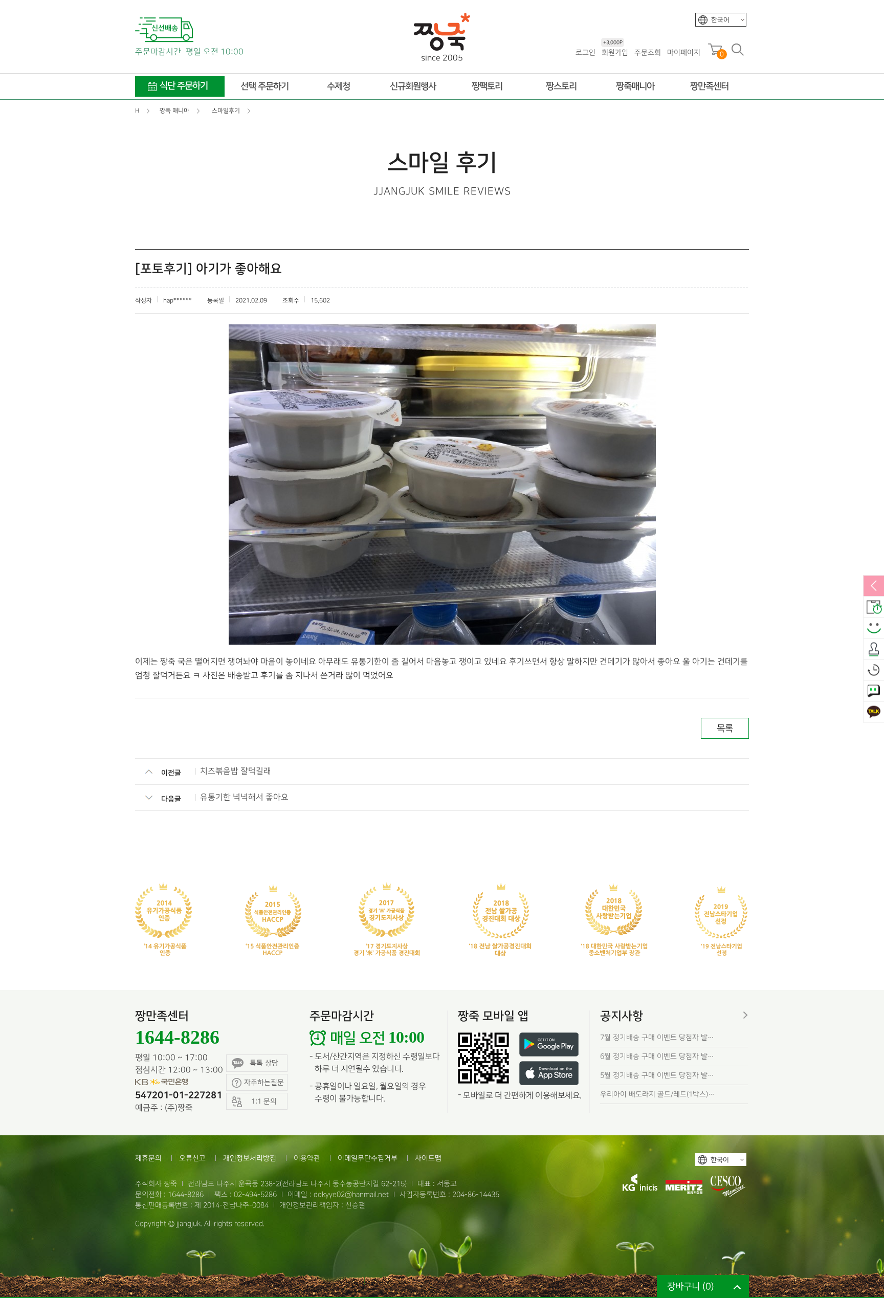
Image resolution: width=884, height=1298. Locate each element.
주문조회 (647, 52)
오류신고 (192, 1158)
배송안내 (874, 607)
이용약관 (307, 1158)
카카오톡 (874, 712)
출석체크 (874, 649)
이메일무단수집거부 (367, 1158)
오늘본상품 (874, 670)
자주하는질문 (264, 1082)
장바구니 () (690, 1286)
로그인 (585, 52)
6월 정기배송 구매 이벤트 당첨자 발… (657, 1056)
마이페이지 (683, 52)
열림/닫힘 (874, 586)
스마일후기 (874, 628)
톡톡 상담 (264, 1063)
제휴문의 (148, 1158)
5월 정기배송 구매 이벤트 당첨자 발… (657, 1075)
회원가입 (615, 52)
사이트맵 (428, 1158)
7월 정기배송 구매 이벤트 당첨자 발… (657, 1037)
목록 (725, 728)
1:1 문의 (874, 691)
